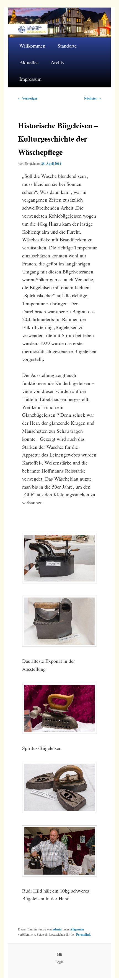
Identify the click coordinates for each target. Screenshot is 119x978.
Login (59, 961)
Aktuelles (28, 62)
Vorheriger (27, 98)
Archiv (57, 62)
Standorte (67, 45)
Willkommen (32, 45)
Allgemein (77, 929)
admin (57, 929)
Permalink (83, 934)
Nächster (92, 98)
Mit (59, 954)
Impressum (30, 78)
